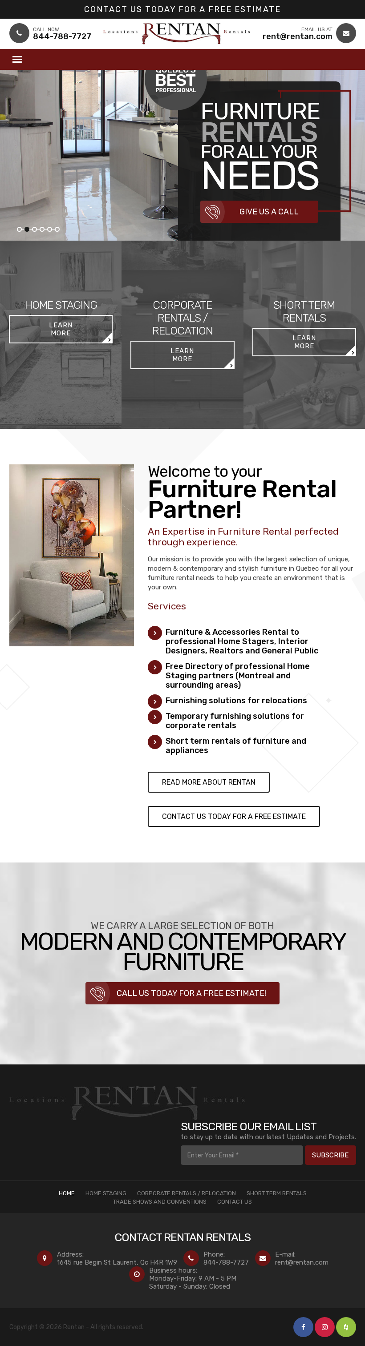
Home (67, 1193)
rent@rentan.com (301, 1262)
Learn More (61, 329)
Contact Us (234, 1201)
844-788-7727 (226, 1262)
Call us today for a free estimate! (191, 993)
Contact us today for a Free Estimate (182, 9)
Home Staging (105, 1193)
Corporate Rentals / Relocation (186, 1193)
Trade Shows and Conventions (160, 1201)
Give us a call (269, 212)
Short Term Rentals (277, 1193)
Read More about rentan (209, 782)
